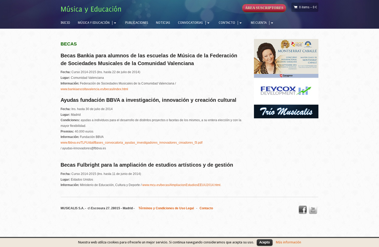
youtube (313, 210)
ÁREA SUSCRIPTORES (264, 8)
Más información (288, 242)
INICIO (65, 23)
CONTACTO (227, 23)
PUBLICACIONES (136, 23)
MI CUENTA (259, 23)
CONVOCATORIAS (190, 23)
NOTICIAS (163, 23)
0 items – (308, 7)
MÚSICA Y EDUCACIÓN (94, 23)
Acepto (264, 242)
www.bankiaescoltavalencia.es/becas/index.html (94, 89)
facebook (303, 210)
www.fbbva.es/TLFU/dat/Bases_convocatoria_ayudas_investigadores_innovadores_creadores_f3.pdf (131, 142)
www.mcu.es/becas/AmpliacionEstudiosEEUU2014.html (181, 185)
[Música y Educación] (92, 10)
